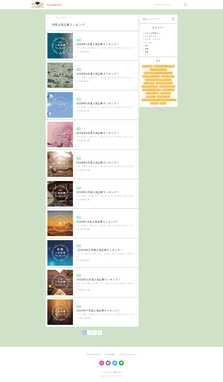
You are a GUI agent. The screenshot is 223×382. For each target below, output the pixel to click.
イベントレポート (152, 93)
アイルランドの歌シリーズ (152, 89)
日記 (147, 45)
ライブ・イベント (152, 39)
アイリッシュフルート (150, 86)
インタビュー (166, 93)
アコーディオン (168, 89)
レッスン (148, 42)
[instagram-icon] (101, 363)
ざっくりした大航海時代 (151, 76)
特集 (147, 49)
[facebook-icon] (108, 363)
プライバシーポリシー (127, 354)
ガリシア (154, 103)
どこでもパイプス (167, 76)
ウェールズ (151, 96)
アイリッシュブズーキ (167, 86)
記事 (147, 52)
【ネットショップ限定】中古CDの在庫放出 (159, 72)
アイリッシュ (149, 82)
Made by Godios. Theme (111, 376)
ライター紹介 (110, 354)
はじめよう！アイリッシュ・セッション (159, 79)
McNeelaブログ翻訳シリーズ (164, 66)
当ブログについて (94, 354)
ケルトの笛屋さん (152, 33)
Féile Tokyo (148, 66)
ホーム (50, 18)
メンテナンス (150, 36)
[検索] (173, 19)
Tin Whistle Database (158, 69)
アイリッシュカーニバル (164, 82)
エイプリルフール (163, 96)
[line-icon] (121, 363)
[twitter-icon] (114, 363)
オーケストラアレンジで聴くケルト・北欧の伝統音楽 (159, 99)
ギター (163, 103)
